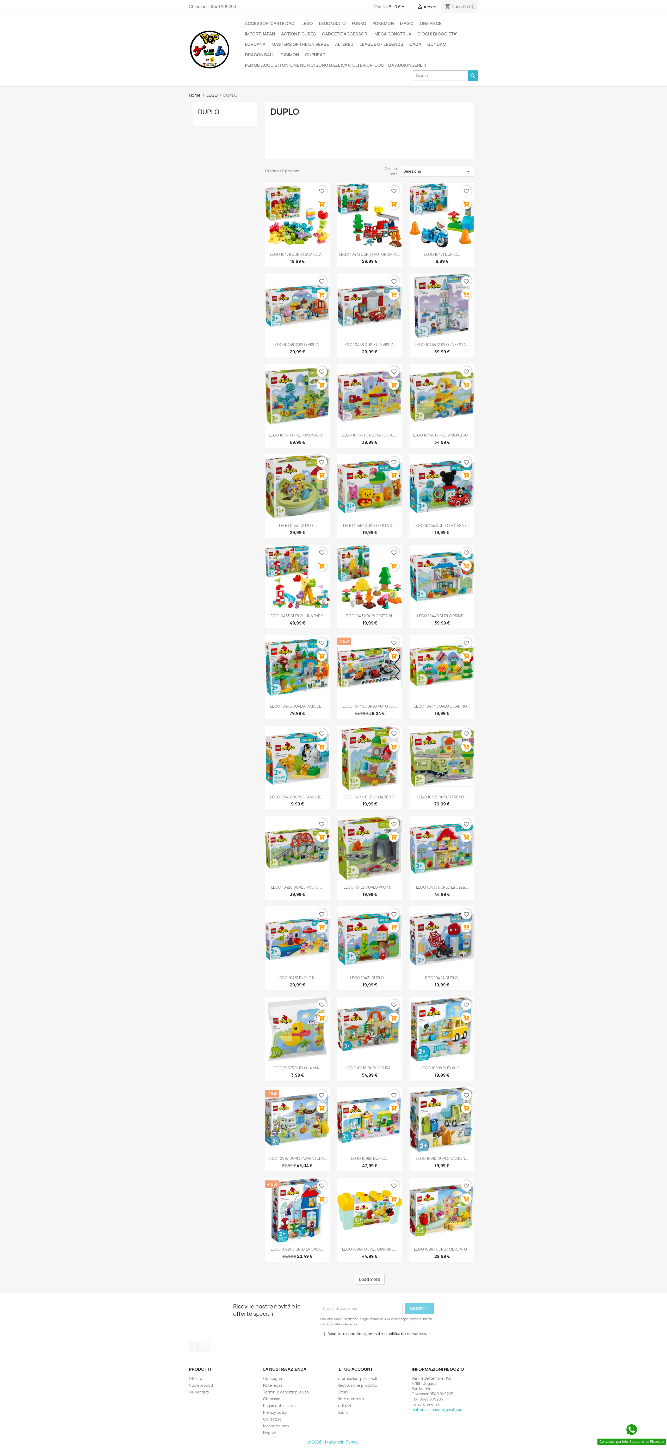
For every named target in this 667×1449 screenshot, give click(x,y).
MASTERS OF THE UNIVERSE (300, 44)
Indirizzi (344, 1405)
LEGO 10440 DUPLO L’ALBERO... (370, 797)
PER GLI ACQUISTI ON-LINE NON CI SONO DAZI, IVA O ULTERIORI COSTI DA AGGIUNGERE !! (336, 65)
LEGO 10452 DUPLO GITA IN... (369, 615)
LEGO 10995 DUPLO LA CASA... (297, 1249)
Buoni (342, 1412)
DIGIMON (290, 55)
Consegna (272, 1378)
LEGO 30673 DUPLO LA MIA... (297, 1067)
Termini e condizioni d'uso (286, 1392)
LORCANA (255, 44)
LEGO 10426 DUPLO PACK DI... (297, 887)
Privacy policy (275, 1412)
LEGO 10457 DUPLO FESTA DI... (369, 525)
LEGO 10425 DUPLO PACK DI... (370, 887)
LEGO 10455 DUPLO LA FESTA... (442, 344)
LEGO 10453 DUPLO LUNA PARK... (297, 615)
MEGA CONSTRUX (392, 34)
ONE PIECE (431, 23)
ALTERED (344, 44)
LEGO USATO (332, 23)
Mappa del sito (276, 1425)
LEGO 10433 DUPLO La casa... (442, 887)
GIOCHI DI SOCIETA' (437, 34)
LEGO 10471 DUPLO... (442, 254)
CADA (415, 44)
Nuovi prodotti (201, 1385)
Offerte (195, 1378)
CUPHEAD (315, 55)
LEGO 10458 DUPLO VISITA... (297, 344)
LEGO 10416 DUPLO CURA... (370, 1067)
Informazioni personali (357, 1378)
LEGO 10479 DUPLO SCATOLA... (297, 254)
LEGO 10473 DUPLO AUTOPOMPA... (369, 254)
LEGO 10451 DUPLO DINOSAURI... (297, 435)
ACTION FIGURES (298, 34)
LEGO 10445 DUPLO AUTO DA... (370, 706)
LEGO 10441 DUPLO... (297, 525)
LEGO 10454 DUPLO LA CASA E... (442, 525)
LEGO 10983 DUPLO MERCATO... (442, 1249)
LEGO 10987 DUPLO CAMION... (442, 1158)
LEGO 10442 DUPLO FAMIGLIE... (297, 797)
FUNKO (359, 23)
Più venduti (199, 1392)
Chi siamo (271, 1398)
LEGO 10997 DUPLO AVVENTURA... (297, 1158)
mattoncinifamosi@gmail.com (437, 1409)
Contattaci (272, 1419)
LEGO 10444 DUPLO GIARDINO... (442, 706)
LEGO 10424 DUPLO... (442, 977)
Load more (369, 1279)
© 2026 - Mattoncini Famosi (334, 1442)
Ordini (342, 1392)
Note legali (272, 1385)
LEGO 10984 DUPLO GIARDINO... (369, 1249)
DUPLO (208, 111)
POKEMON (383, 23)
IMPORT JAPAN (260, 34)
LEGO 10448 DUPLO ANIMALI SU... (442, 435)
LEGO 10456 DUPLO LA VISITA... (370, 344)
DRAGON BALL (260, 55)
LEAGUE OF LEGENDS (381, 44)
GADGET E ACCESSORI (345, 34)
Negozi (269, 1432)
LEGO (307, 23)
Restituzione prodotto (357, 1385)
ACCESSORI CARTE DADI (270, 23)
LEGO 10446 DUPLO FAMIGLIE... (297, 706)
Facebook (194, 1347)
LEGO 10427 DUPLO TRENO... (442, 797)
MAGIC (407, 23)
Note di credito (350, 1398)
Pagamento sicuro (279, 1405)
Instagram (206, 1347)
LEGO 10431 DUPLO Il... (297, 977)
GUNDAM (436, 44)
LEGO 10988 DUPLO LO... (442, 1067)
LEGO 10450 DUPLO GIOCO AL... (369, 435)
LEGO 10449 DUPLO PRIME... (442, 615)
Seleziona (437, 171)
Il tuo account (355, 1369)
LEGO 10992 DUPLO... (369, 1158)
